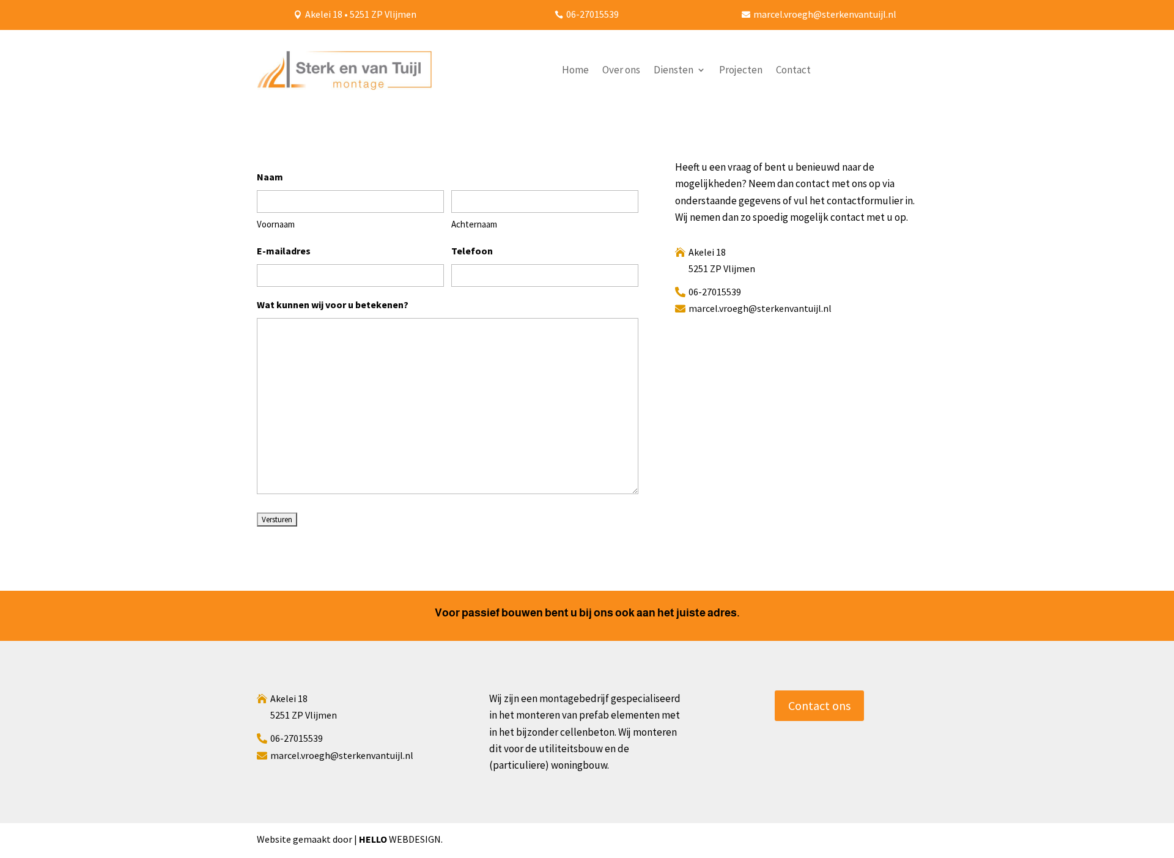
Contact (793, 69)
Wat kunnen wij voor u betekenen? (332, 304)
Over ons (621, 69)
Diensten (673, 69)
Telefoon (472, 251)
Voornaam (276, 224)
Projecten (740, 69)
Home (575, 69)
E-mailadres (284, 251)
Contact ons (819, 705)
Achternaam (474, 224)
